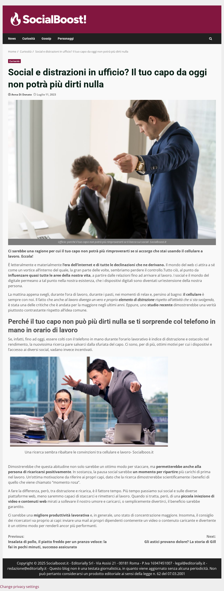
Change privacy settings (19, 586)
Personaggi (66, 38)
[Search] (210, 38)
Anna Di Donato (21, 94)
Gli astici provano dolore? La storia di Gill (180, 539)
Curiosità (28, 38)
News (12, 38)
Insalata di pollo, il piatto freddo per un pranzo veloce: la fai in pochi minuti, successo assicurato (57, 541)
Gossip (46, 38)
